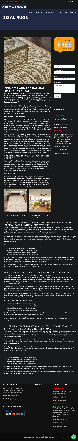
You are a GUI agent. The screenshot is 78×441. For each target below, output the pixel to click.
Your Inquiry (57, 82)
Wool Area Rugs (15, 215)
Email (55, 76)
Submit (57, 96)
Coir (59, 12)
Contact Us (72, 12)
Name (55, 64)
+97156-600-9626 (13, 395)
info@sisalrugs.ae (63, 153)
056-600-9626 (10, 1)
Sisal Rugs (38, 12)
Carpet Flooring (50, 12)
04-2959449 (63, 124)
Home (30, 12)
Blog (65, 12)
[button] (73, 436)
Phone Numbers (58, 70)
